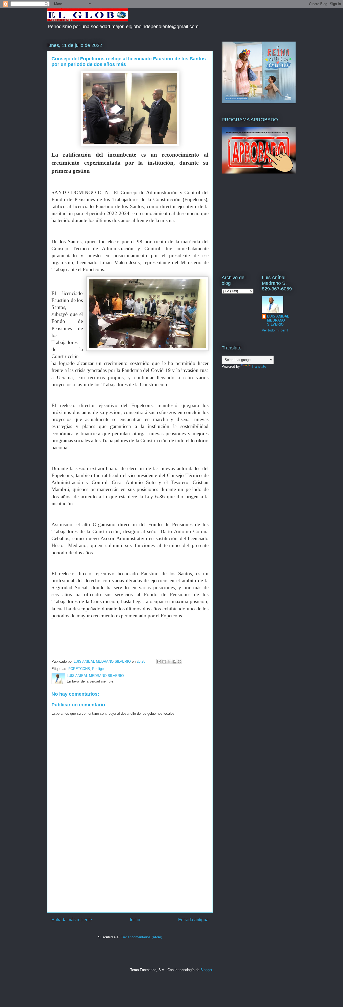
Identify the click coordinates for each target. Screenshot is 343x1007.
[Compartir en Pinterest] (179, 661)
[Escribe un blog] (164, 661)
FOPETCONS (79, 669)
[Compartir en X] (169, 661)
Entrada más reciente (71, 919)
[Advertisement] (130, 874)
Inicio (135, 919)
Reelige (98, 669)
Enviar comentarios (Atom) (141, 937)
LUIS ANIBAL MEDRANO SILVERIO (278, 320)
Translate (259, 366)
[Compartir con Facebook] (174, 661)
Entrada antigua (193, 919)
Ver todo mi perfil (275, 330)
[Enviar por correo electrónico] (159, 661)
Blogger (206, 970)
